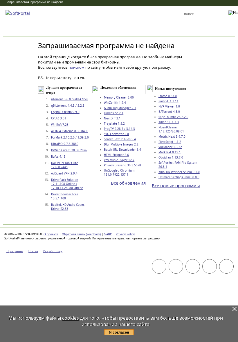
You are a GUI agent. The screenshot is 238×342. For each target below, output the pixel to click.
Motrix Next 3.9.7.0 (171, 136)
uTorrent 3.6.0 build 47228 (69, 99)
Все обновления (128, 183)
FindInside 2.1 (113, 113)
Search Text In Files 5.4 (120, 139)
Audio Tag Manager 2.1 (120, 108)
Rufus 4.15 (58, 156)
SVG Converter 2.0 (116, 134)
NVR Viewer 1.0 (169, 106)
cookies (70, 318)
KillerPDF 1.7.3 (168, 122)
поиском (76, 67)
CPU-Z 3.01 (58, 118)
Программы (20, 29)
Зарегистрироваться (122, 12)
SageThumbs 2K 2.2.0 (173, 117)
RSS (110, 21)
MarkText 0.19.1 (169, 152)
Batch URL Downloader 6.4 (122, 150)
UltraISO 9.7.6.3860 (64, 144)
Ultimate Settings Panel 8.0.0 (178, 177)
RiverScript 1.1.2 (169, 142)
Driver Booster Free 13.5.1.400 (64, 196)
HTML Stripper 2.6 (116, 155)
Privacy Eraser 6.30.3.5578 (122, 165)
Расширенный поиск (199, 19)
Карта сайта (116, 16)
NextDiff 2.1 (112, 118)
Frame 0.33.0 (167, 96)
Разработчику (52, 251)
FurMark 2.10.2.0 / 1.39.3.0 (70, 137)
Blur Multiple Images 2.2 (121, 144)
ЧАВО (108, 234)
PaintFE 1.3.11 (168, 101)
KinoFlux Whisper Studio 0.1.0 (179, 172)
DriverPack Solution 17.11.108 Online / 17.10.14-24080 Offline (67, 184)
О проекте (51, 234)
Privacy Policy (125, 234)
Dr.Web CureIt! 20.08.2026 (69, 150)
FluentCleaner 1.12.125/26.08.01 (171, 129)
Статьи (49, 29)
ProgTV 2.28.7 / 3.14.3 (119, 129)
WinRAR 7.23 (59, 125)
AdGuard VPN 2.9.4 (64, 173)
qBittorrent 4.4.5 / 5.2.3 (67, 105)
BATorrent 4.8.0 (169, 112)
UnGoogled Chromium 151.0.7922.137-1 (119, 172)
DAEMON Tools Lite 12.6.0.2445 (64, 165)
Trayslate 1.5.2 (114, 123)
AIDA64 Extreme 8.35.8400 (69, 131)
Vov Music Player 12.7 (119, 160)
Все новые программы (176, 185)
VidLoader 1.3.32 (170, 147)
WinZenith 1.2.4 (115, 103)
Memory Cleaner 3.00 (119, 97)
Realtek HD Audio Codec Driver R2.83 (67, 207)
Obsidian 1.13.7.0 (170, 157)
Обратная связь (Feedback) (81, 234)
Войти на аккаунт (119, 8)
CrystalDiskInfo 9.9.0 (65, 112)
